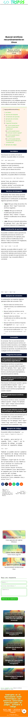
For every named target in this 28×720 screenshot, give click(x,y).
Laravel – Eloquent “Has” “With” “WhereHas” (20, 492)
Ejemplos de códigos (11, 145)
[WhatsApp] (14, 484)
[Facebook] (2, 484)
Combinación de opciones (13, 117)
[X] (6, 484)
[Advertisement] (14, 20)
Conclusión (8, 121)
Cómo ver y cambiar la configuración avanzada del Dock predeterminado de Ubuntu (7, 492)
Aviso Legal (7, 709)
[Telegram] (17, 484)
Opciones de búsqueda (12, 114)
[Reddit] (21, 484)
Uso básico (8, 112)
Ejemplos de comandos (12, 119)
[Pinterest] (10, 484)
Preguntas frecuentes (11, 123)
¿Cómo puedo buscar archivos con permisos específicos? (12, 127)
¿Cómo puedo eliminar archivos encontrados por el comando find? (13, 140)
